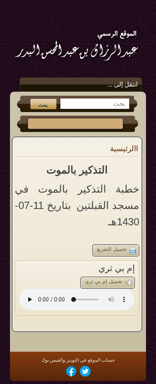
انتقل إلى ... (123, 84)
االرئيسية (124, 148)
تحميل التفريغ (112, 249)
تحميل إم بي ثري (103, 281)
